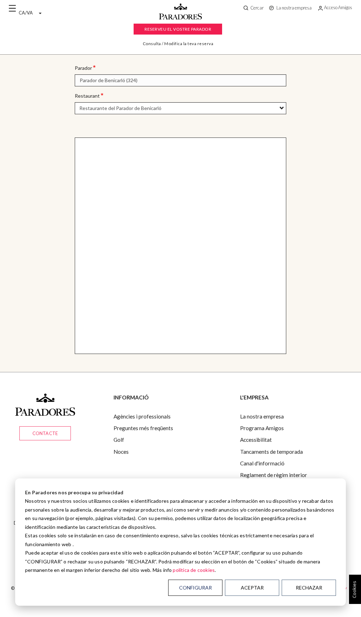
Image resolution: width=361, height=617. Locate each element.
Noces (121, 451)
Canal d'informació (262, 463)
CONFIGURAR (195, 588)
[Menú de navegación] (12, 8)
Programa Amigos (262, 428)
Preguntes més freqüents (143, 428)
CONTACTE (45, 433)
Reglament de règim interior (273, 475)
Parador (83, 68)
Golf (119, 439)
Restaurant (87, 96)
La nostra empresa (262, 416)
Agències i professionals (142, 416)
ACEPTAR (252, 588)
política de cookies (194, 570)
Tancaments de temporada (271, 451)
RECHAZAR (309, 588)
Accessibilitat (256, 439)
